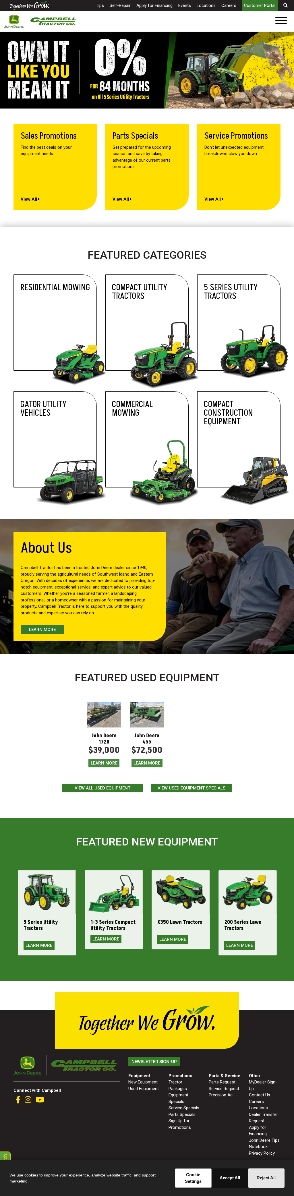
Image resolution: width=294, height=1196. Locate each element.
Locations (206, 5)
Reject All (266, 1177)
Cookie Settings (193, 1178)
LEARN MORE (104, 763)
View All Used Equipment (102, 788)
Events (184, 5)
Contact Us (259, 1095)
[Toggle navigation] (281, 21)
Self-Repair (120, 5)
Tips (100, 5)
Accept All (230, 1177)
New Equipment (143, 1082)
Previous (2, 67)
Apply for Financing (154, 5)
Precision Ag (221, 1095)
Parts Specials (182, 1114)
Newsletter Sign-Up (154, 1061)
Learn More (42, 629)
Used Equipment (143, 1088)
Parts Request (222, 1082)
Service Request (224, 1088)
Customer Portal (259, 5)
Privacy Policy (262, 1153)
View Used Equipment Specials (191, 788)
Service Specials (184, 1107)
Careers (228, 5)
